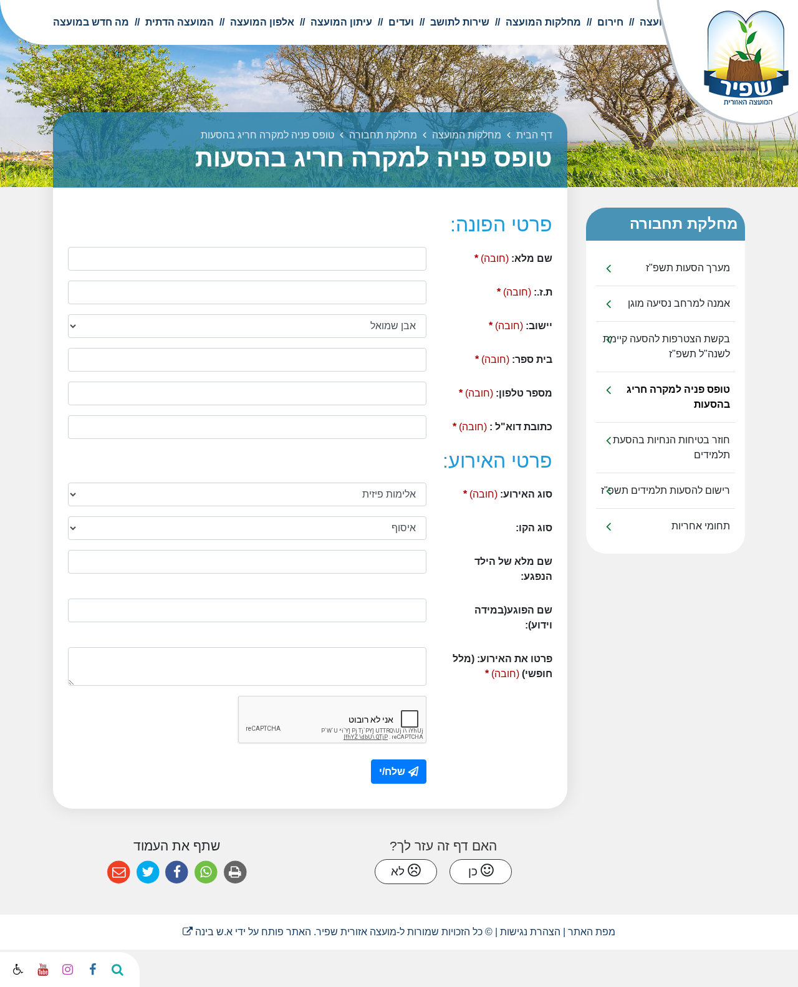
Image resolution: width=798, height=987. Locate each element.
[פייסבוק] (92, 969)
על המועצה (664, 22)
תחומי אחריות (700, 526)
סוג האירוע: (494, 491)
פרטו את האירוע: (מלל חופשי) (497, 663)
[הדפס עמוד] (235, 872)
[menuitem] (658, 22)
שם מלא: (494, 255)
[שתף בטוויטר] (148, 872)
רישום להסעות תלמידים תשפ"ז (665, 490)
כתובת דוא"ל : (494, 423)
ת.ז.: (503, 289)
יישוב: (499, 322)
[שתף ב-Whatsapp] (206, 872)
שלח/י (392, 771)
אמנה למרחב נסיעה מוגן (679, 303)
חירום (609, 22)
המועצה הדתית (178, 22)
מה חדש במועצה (91, 22)
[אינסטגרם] (67, 969)
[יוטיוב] (42, 969)
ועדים (400, 22)
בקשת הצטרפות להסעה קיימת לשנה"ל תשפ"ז (666, 346)
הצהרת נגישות (530, 932)
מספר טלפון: (494, 390)
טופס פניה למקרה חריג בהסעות (678, 397)
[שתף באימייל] (118, 872)
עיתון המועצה (340, 22)
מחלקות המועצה (542, 22)
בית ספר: (494, 356)
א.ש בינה (208, 932)
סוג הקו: (534, 527)
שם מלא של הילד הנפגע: (513, 569)
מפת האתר (591, 932)
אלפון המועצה (261, 22)
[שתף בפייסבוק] (176, 872)
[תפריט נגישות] (16, 970)
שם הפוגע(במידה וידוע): (513, 617)
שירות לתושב (458, 22)
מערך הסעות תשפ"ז (688, 267)
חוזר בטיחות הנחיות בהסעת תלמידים (671, 447)
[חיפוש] (117, 969)
